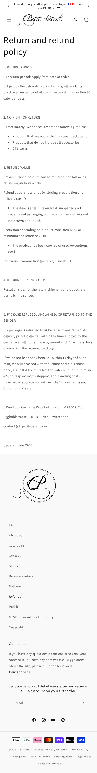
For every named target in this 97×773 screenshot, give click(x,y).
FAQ (12, 525)
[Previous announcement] (8, 6)
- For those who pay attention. (50, 749)
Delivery (15, 586)
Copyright (16, 627)
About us (15, 535)
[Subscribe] (83, 703)
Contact (15, 556)
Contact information (50, 763)
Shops (13, 566)
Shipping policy (63, 756)
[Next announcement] (89, 6)
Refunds (15, 596)
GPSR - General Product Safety (31, 617)
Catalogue (16, 545)
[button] (9, 20)
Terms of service (40, 756)
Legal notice (84, 756)
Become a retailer (22, 576)
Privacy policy (18, 756)
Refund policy (80, 749)
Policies (14, 607)
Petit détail (24, 749)
